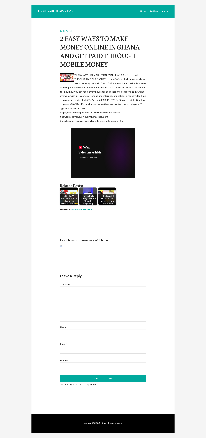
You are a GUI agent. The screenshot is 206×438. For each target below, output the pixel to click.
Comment (66, 284)
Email (63, 343)
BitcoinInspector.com (111, 423)
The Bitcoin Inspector (54, 10)
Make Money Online (82, 209)
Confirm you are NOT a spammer (79, 384)
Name (64, 327)
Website (64, 360)
